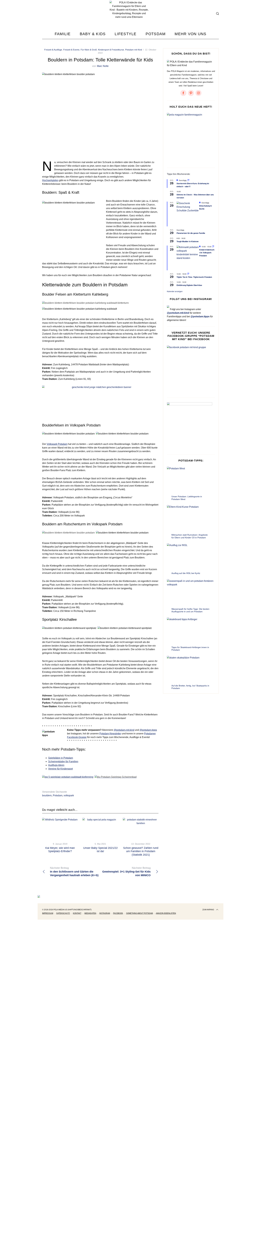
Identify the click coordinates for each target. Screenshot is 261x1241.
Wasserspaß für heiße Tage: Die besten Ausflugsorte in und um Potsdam (190, 610)
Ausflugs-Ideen (56, 765)
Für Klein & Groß (89, 49)
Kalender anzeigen (175, 291)
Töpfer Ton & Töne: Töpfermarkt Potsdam (194, 277)
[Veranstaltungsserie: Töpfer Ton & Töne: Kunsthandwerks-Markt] (188, 274)
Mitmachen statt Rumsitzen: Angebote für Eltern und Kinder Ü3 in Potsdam (189, 536)
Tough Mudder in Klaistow (187, 241)
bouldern (47, 795)
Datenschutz (63, 913)
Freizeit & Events (71, 49)
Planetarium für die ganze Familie (191, 233)
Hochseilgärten (50, 180)
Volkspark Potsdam (57, 444)
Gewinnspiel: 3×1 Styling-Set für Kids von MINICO (126, 872)
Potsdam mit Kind (133, 49)
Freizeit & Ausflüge (53, 49)
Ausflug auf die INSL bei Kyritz (185, 573)
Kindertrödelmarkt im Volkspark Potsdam (206, 252)
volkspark (69, 795)
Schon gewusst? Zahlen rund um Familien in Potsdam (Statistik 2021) (140, 851)
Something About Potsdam (139, 913)
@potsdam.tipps (148, 730)
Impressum (47, 913)
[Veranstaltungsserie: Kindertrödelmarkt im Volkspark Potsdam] (213, 246)
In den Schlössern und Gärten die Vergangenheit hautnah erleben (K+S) (74, 872)
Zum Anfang (208, 910)
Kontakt (77, 913)
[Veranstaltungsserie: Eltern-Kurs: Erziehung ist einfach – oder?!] (188, 180)
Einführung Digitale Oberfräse (189, 285)
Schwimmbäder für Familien (63, 761)
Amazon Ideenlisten (166, 913)
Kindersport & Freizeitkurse (111, 49)
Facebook (118, 913)
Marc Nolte (103, 66)
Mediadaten (90, 913)
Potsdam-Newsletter (110, 733)
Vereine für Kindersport (60, 768)
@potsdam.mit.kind (124, 730)
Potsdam (57, 795)
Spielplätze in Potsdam (60, 758)
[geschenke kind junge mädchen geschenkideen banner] (100, 387)
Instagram (104, 913)
